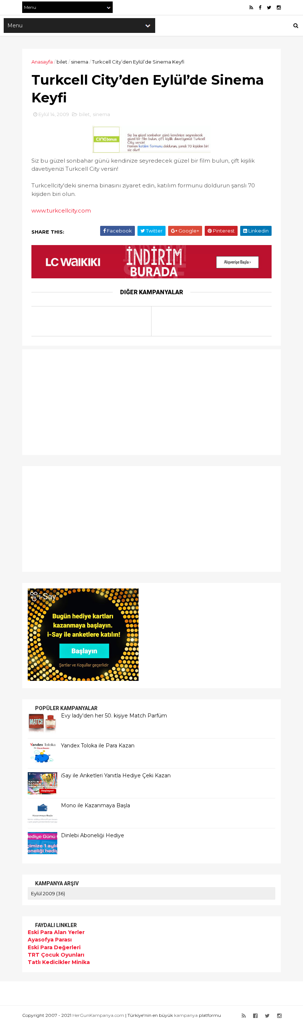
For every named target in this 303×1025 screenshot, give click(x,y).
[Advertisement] (74, 401)
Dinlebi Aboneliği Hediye (92, 835)
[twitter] (269, 7)
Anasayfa (42, 62)
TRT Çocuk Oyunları (56, 954)
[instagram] (279, 7)
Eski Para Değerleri (54, 947)
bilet (62, 62)
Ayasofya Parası (50, 939)
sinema (79, 62)
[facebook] (260, 7)
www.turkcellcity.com (61, 210)
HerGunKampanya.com (98, 1015)
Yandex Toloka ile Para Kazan (98, 745)
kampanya (186, 1015)
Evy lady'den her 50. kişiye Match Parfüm (114, 715)
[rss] (251, 7)
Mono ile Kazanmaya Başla (95, 805)
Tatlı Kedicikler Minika (59, 962)
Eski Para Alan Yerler (56, 932)
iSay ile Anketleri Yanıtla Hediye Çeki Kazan (116, 775)
